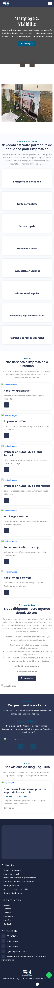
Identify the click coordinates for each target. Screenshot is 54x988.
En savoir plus (27, 46)
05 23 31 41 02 (13, 936)
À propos (7, 909)
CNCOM (47, 978)
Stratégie (8, 920)
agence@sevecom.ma (17, 951)
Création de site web (13, 893)
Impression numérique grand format (20, 878)
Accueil (7, 905)
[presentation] (22, 64)
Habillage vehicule (11, 885)
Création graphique (12, 870)
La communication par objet (16, 889)
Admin (9, 796)
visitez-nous (12, 941)
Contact (7, 924)
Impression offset (11, 874)
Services (7, 912)
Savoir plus (9, 808)
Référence (8, 916)
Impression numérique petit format (19, 881)
